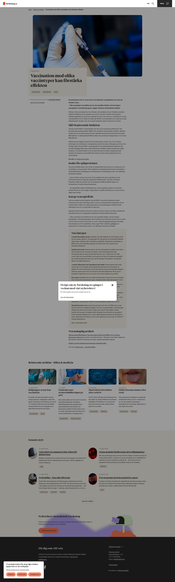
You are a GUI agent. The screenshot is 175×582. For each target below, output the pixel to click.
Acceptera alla (34, 574)
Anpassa (11, 574)
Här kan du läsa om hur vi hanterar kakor (17, 570)
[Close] (112, 285)
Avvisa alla (21, 574)
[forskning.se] (8, 3)
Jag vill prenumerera (67, 297)
